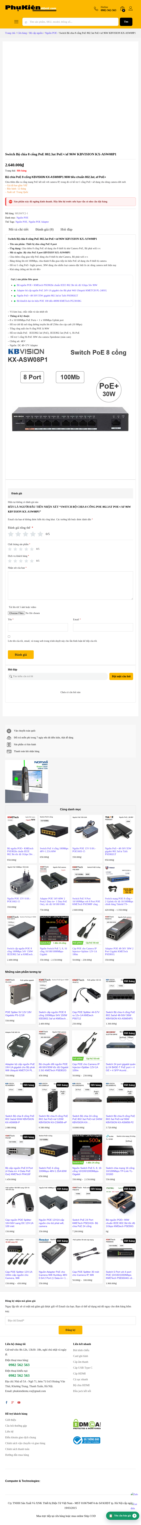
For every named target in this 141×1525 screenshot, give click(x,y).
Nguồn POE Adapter (39, 222)
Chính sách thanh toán (17, 1449)
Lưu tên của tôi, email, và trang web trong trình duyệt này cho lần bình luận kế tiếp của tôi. (52, 641)
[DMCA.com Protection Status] (87, 1423)
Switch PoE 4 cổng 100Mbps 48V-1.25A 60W (53, 1169)
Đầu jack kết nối (82, 1391)
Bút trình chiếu (81, 1350)
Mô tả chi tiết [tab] (19, 229)
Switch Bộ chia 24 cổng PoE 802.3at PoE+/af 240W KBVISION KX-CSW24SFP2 (87, 1119)
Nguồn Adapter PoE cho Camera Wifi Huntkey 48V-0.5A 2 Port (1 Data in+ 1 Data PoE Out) (53, 1275)
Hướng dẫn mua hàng (17, 1454)
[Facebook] (6, 1402)
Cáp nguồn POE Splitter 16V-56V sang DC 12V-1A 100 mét (19, 1222)
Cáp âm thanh (80, 1361)
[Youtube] (19, 1402)
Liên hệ (9, 1431)
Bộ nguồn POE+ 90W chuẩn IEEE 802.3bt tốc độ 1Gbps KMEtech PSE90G (120, 1222)
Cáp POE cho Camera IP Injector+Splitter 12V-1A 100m (86, 1067)
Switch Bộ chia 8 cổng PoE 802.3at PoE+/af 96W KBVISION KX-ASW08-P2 (120, 1119)
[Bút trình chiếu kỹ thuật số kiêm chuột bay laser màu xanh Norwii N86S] (26, 781)
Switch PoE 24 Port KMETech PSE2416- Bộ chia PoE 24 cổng (85, 1222)
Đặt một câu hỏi (121, 676)
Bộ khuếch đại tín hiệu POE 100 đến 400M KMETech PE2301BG (49, 301)
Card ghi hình (80, 1356)
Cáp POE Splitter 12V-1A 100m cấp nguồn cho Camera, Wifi (18, 1274)
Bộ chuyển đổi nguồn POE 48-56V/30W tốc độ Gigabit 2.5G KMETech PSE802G (53, 1067)
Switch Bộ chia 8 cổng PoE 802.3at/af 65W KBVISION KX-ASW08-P (19, 1119)
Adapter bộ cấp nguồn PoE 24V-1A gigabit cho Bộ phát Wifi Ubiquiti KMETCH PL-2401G (62, 290)
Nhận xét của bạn (17, 568)
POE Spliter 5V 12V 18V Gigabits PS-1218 (18, 1014)
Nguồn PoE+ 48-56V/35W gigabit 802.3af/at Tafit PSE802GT (47, 295)
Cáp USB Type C (83, 1367)
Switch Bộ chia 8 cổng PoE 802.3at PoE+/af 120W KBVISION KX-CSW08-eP (53, 1119)
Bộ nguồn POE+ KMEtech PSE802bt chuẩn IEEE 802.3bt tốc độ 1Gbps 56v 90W (57, 285)
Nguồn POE (22, 217)
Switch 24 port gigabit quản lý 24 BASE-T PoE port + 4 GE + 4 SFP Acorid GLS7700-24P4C (120, 1067)
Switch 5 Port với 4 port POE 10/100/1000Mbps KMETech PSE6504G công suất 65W (120, 1275)
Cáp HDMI (79, 1373)
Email (77, 619)
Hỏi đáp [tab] (66, 229)
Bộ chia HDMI (81, 1385)
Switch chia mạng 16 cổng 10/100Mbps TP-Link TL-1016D (120, 1171)
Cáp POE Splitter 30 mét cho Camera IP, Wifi (85, 1273)
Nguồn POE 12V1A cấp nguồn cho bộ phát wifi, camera (51, 1222)
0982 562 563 (19, 1365)
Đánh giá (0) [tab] (44, 229)
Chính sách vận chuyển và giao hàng (25, 1443)
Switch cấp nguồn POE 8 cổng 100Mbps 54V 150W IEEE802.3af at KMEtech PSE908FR (53, 1015)
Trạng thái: (10, 170)
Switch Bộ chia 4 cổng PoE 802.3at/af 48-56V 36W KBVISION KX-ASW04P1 (120, 1015)
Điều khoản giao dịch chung (20, 1437)
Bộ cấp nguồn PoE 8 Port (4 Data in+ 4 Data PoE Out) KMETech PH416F (19, 1171)
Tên (11, 619)
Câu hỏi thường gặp (16, 1425)
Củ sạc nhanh (80, 1379)
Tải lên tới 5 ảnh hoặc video (22, 607)
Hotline (104, 7)
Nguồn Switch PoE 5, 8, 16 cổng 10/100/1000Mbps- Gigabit (86, 1171)
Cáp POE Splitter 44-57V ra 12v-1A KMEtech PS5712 (85, 1015)
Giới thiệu (10, 1419)
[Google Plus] (13, 1402)
